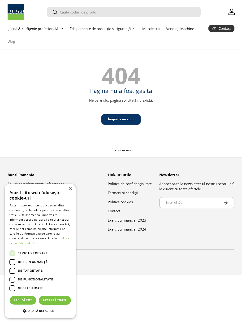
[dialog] (40, 251)
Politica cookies (120, 202)
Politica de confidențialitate (130, 183)
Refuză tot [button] (23, 300)
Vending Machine (180, 28)
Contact (114, 211)
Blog (11, 41)
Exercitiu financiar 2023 (127, 220)
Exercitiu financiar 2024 (127, 229)
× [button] (70, 189)
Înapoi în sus (121, 150)
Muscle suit (151, 28)
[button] (40, 311)
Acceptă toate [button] (55, 300)
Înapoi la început (121, 119)
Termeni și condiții (123, 192)
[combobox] (124, 12)
